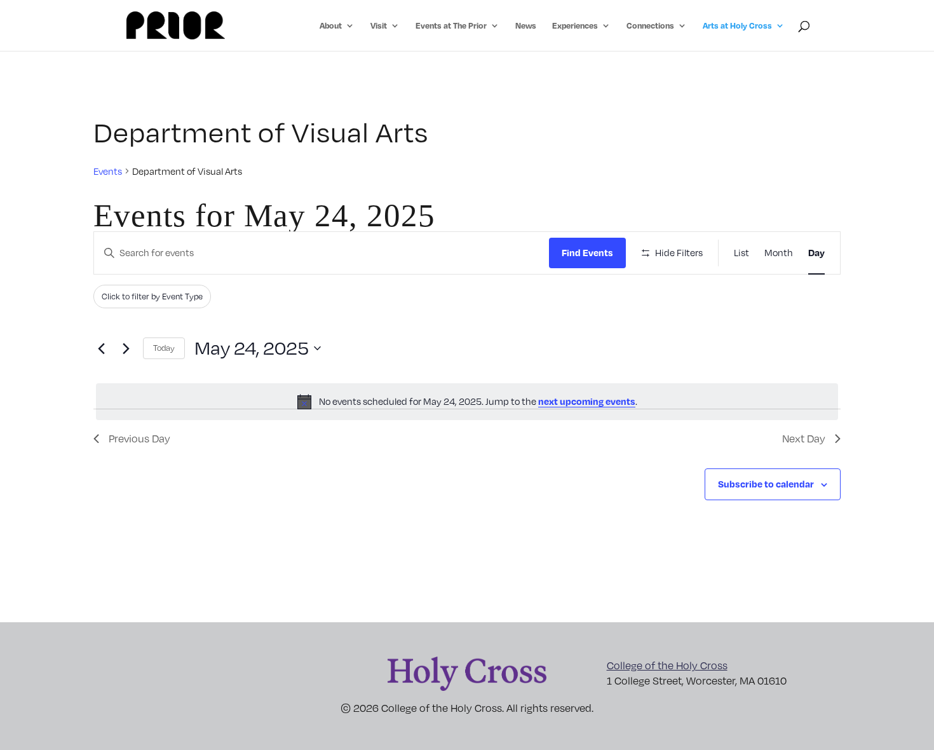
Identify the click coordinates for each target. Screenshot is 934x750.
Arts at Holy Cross (737, 26)
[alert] (467, 401)
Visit (378, 26)
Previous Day (139, 438)
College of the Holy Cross (667, 665)
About (331, 26)
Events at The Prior (451, 26)
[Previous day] (101, 348)
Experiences (575, 26)
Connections (650, 26)
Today (164, 348)
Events (107, 171)
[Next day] (125, 348)
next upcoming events (586, 401)
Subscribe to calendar (766, 483)
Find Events (587, 252)
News (525, 26)
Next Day (803, 438)
